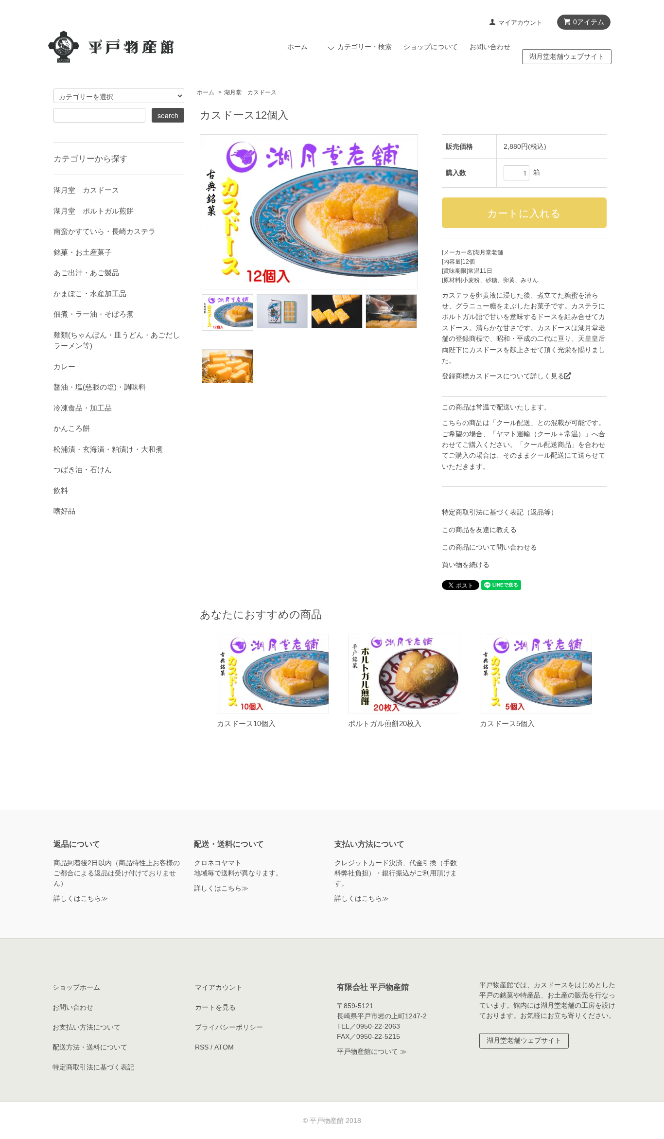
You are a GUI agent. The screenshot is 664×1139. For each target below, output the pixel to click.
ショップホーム (76, 987)
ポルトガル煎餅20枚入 (384, 723)
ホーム (297, 47)
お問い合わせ (490, 47)
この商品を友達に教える (479, 530)
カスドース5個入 (507, 723)
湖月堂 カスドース (250, 92)
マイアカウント (520, 22)
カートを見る (215, 1007)
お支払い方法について (86, 1027)
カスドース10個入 (246, 723)
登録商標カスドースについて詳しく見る (503, 376)
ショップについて (430, 47)
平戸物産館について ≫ (372, 1051)
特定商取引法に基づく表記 (93, 1067)
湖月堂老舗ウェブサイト (566, 56)
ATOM (224, 1047)
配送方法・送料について (89, 1047)
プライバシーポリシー (229, 1027)
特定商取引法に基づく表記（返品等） (500, 512)
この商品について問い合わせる (489, 547)
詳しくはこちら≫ (80, 898)
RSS (202, 1047)
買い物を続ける (465, 565)
